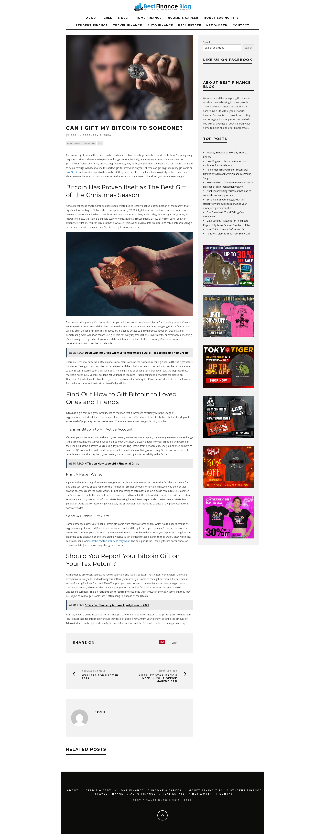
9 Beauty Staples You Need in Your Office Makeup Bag (157, 678)
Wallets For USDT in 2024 (100, 677)
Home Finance (148, 17)
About (92, 17)
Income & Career (182, 17)
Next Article (168, 671)
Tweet (173, 642)
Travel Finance (127, 25)
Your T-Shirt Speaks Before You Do (226, 229)
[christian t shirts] (228, 336)
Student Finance (91, 25)
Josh (75, 135)
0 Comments (89, 143)
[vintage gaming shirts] (228, 487)
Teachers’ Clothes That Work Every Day (228, 233)
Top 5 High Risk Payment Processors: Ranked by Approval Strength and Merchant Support (227, 174)
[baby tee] (228, 537)
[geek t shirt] (228, 286)
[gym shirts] (228, 437)
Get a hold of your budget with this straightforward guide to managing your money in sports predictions (225, 204)
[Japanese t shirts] (228, 386)
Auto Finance (160, 25)
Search (207, 42)
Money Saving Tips (221, 17)
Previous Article (94, 671)
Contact (241, 25)
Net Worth (217, 25)
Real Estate (189, 25)
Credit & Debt (117, 17)
